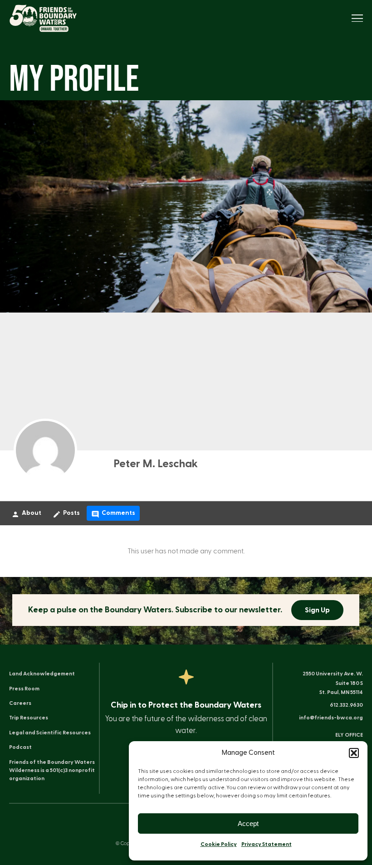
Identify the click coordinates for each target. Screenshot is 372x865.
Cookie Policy (219, 844)
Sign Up (317, 610)
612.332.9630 (346, 705)
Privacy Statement (266, 844)
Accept (248, 823)
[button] (353, 752)
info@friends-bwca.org (331, 717)
